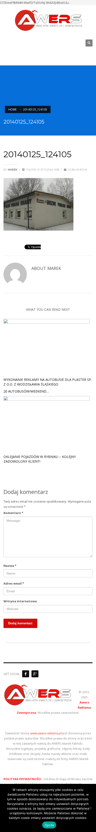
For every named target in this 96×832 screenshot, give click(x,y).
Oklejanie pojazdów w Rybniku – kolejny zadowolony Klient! (39, 459)
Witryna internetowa (20, 601)
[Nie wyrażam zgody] (90, 808)
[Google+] (34, 673)
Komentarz (13, 513)
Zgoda (49, 825)
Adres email (13, 583)
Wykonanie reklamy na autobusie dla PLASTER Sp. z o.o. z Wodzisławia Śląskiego (47, 381)
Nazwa (9, 566)
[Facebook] (25, 673)
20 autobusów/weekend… (26, 391)
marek (13, 169)
